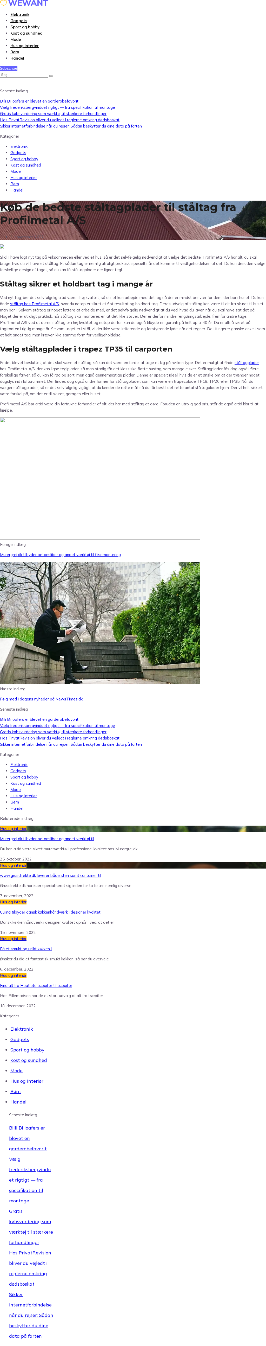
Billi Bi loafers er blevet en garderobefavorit (39, 101)
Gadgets (18, 20)
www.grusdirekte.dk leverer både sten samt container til (50, 875)
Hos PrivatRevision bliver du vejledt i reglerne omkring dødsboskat (59, 119)
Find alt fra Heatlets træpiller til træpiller (36, 985)
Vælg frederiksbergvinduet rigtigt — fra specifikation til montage (57, 107)
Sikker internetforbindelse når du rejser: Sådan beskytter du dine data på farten (71, 126)
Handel (17, 58)
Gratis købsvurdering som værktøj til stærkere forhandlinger (53, 113)
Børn (14, 51)
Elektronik (19, 14)
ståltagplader (247, 362)
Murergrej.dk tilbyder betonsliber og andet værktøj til (47, 838)
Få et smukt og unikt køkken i (26, 948)
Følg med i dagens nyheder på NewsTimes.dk (41, 699)
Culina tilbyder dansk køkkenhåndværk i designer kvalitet (50, 912)
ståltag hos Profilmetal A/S (34, 303)
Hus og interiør (24, 45)
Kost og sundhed (26, 33)
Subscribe (8, 68)
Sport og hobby (24, 26)
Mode (15, 39)
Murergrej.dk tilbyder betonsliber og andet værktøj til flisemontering (60, 554)
